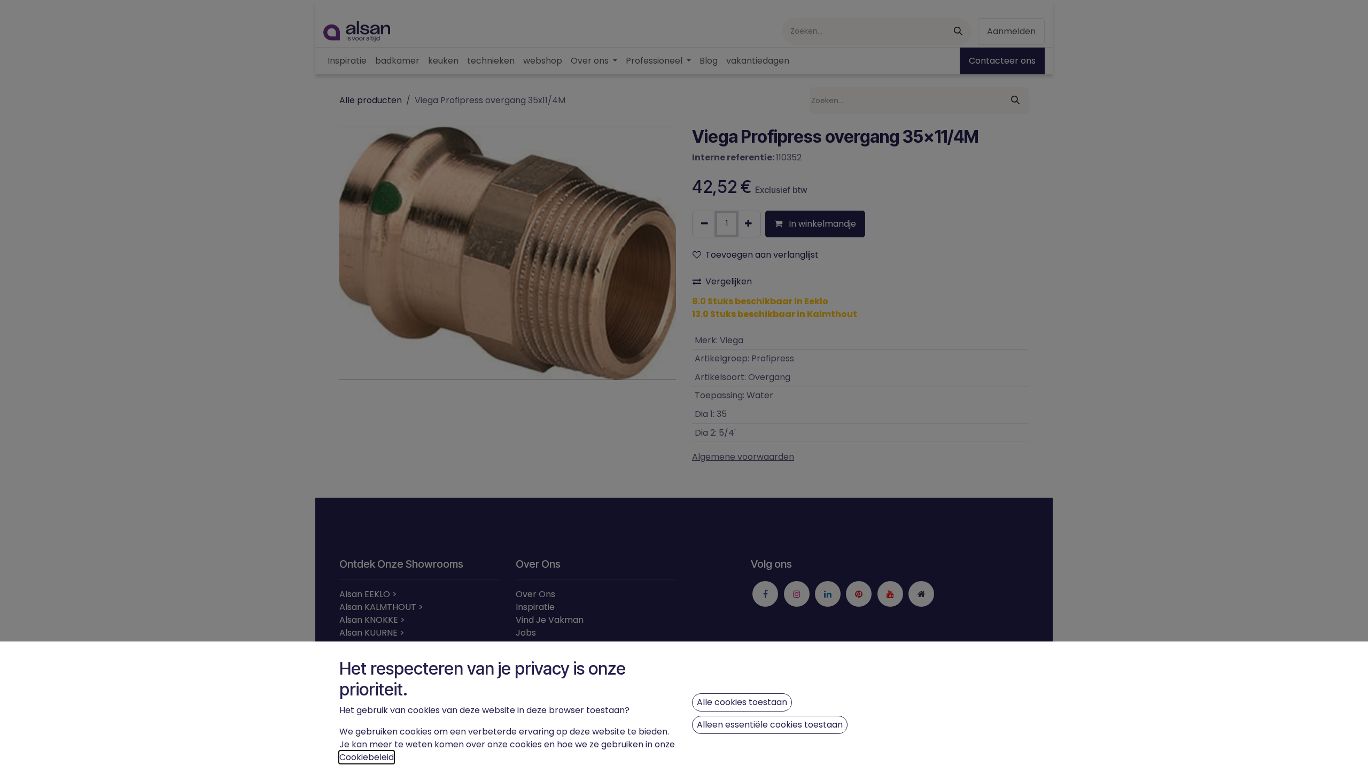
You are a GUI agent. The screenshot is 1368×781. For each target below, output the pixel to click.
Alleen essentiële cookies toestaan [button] (770, 724)
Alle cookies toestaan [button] (742, 702)
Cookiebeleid (366, 757)
